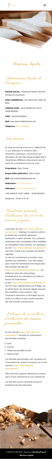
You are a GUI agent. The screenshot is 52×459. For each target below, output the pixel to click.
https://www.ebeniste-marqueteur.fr (22, 270)
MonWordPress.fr (25, 183)
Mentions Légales (27, 455)
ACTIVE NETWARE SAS (26, 188)
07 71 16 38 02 (22, 126)
